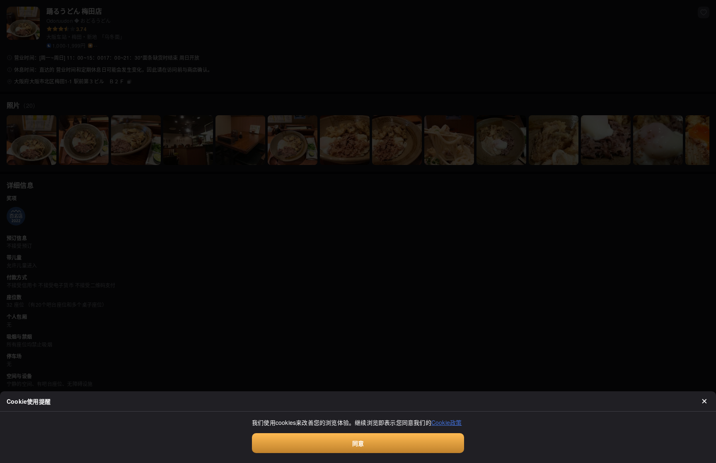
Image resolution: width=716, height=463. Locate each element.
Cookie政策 (446, 422)
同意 (358, 443)
